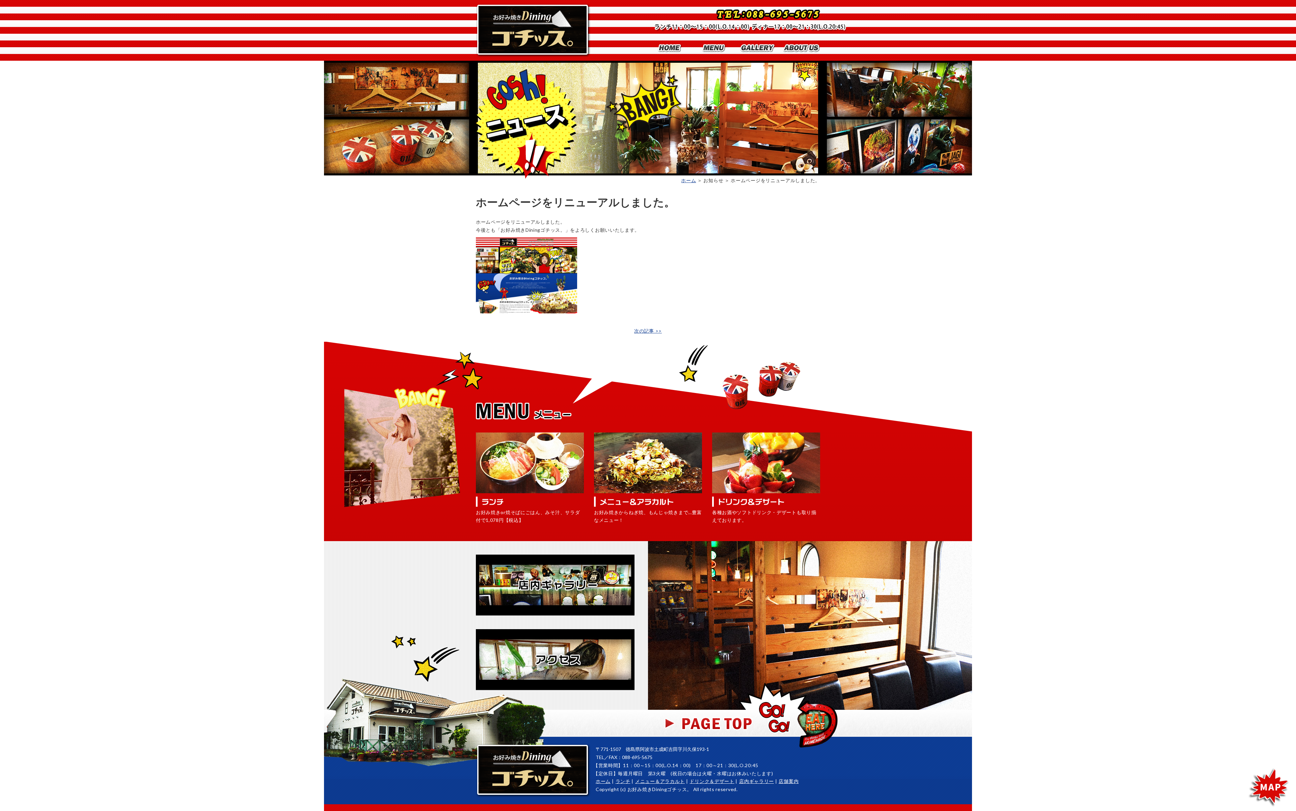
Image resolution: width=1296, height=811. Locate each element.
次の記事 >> (648, 331)
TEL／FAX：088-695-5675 (624, 757)
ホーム (688, 180)
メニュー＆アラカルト (660, 781)
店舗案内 (789, 781)
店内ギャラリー (756, 781)
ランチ (623, 781)
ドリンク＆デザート (712, 781)
